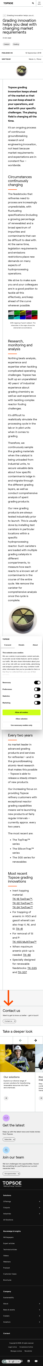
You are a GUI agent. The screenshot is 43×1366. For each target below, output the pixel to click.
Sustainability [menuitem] (8, 1297)
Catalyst (6, 44)
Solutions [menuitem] (7, 1195)
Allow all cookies (21, 712)
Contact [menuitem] (6, 1333)
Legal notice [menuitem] (12, 1347)
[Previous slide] (20, 1040)
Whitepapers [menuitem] (8, 1237)
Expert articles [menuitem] (9, 1243)
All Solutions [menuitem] (8, 1220)
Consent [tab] (7, 645)
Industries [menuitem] (7, 1214)
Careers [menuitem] (6, 1316)
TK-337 (22, 972)
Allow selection (21, 719)
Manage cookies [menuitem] (16, 1351)
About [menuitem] (5, 1304)
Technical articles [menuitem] (10, 1249)
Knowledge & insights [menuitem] (12, 1231)
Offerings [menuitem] (7, 1201)
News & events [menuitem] (9, 1310)
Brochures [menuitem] (7, 1280)
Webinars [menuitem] (7, 1262)
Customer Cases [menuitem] (9, 1274)
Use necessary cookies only (21, 725)
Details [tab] (21, 645)
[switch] (37, 689)
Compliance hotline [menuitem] (26, 1347)
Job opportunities (10, 1173)
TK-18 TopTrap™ (22, 898)
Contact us (8, 1021)
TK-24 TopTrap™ (22, 907)
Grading (16, 44)
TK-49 (27, 954)
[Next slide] (35, 1040)
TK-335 (32, 968)
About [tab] (35, 645)
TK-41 (19, 928)
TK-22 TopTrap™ (22, 903)
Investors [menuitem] (6, 1322)
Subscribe (8, 1139)
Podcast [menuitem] (6, 1268)
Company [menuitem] (7, 1291)
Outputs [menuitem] (6, 1207)
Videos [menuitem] (6, 1256)
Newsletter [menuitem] (28, 1351)
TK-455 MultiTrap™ (24, 941)
